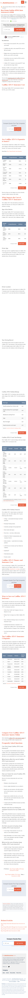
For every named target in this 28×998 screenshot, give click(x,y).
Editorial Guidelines (6, 903)
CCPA (18, 981)
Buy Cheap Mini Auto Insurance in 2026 (10, 931)
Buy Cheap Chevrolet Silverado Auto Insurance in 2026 (13, 924)
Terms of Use (19, 131)
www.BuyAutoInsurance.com (17, 978)
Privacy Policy (22, 980)
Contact (7, 972)
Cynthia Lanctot (15, 36)
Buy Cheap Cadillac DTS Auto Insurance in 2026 (17, 869)
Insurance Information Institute (13, 683)
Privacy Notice (12, 972)
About (4, 972)
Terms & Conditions (12, 981)
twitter (9, 966)
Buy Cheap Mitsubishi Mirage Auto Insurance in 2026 (14, 927)
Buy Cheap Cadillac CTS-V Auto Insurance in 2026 (12, 875)
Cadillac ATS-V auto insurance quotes (16, 738)
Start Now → (22, 187)
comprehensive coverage (14, 569)
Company (5, 970)
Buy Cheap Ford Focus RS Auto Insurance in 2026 (13, 929)
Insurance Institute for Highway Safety (13, 428)
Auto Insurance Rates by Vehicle (9, 6)
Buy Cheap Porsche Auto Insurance (14, 151)
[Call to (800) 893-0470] (22, 2)
